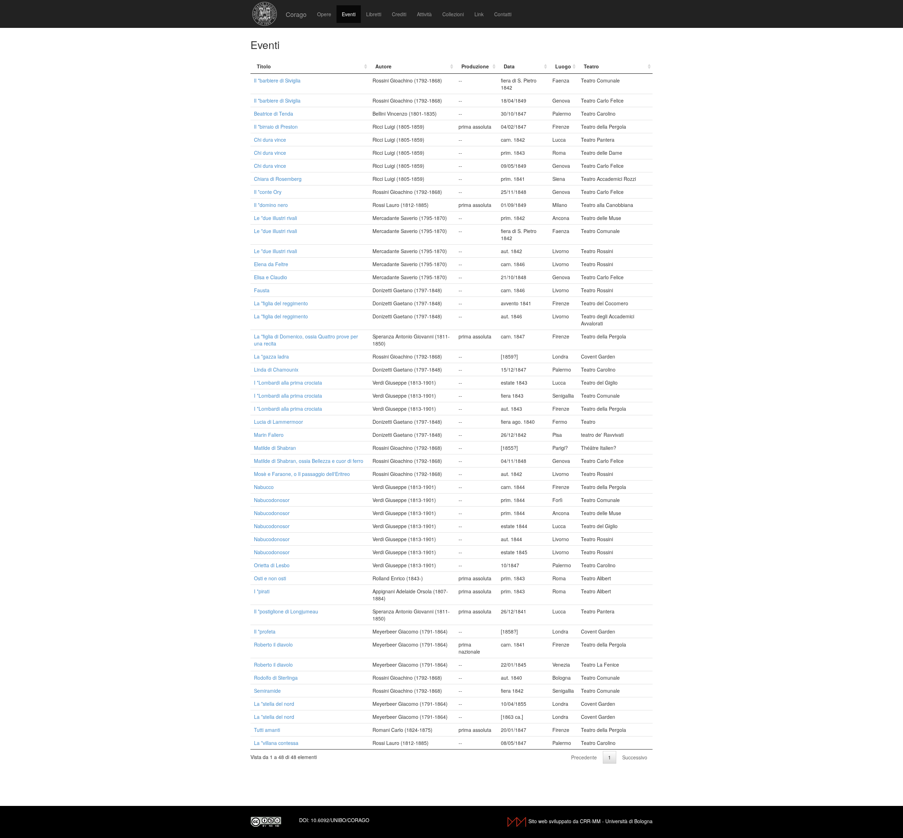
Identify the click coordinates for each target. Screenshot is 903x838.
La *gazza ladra (271, 356)
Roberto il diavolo (273, 644)
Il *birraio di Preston (276, 126)
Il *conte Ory (267, 191)
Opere (324, 14)
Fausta (261, 290)
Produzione (475, 66)
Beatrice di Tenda (273, 113)
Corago (296, 14)
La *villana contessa (276, 742)
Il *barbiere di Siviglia (277, 80)
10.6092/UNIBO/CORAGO (340, 820)
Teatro (591, 66)
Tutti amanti (267, 729)
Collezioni (453, 14)
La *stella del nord (274, 703)
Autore (383, 66)
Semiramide (267, 690)
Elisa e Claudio (270, 277)
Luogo (563, 66)
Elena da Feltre (271, 264)
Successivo (634, 757)
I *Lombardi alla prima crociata (288, 382)
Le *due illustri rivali (275, 217)
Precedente (584, 757)
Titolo (264, 66)
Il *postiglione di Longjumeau (286, 611)
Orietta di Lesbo (272, 565)
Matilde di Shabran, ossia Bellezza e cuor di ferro (308, 460)
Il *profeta (264, 631)
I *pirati (261, 591)
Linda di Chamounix (276, 369)
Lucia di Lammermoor (278, 421)
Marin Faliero (269, 434)
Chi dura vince (270, 139)
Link (479, 14)
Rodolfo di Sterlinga (276, 677)
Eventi (349, 14)
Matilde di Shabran (275, 447)
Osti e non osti (270, 578)
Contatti (502, 14)
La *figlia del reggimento (281, 303)
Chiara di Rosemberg (278, 178)
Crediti (399, 14)
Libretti (373, 14)
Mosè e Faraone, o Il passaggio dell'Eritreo (302, 473)
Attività (424, 14)
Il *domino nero (271, 204)
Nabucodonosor (272, 499)
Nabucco (264, 486)
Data (509, 66)
